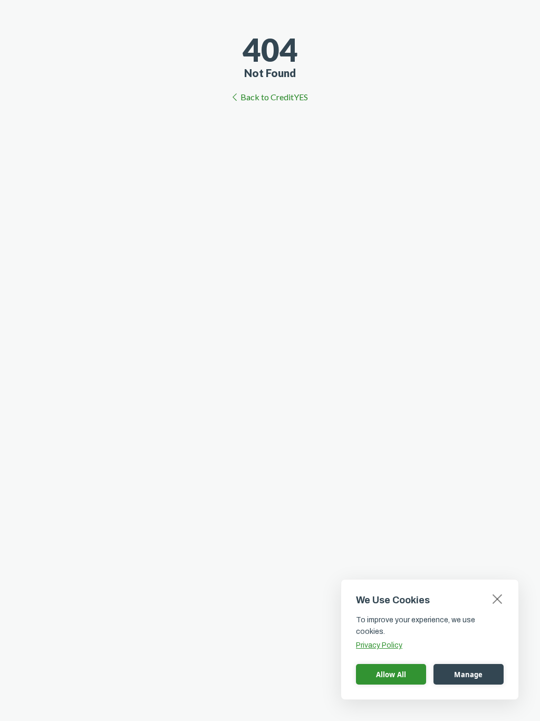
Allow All (391, 674)
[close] (497, 598)
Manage (468, 674)
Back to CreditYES (274, 97)
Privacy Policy (379, 645)
